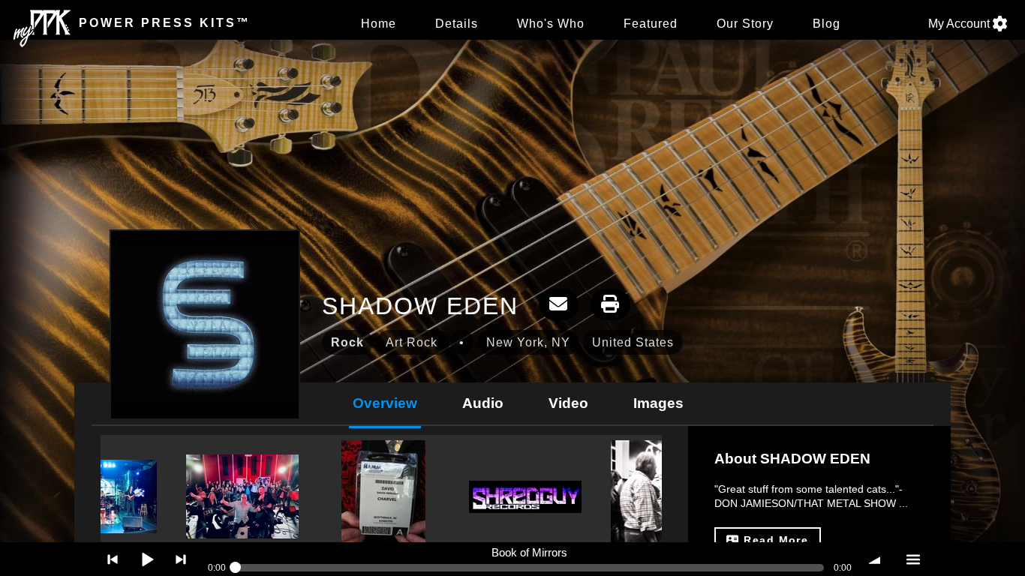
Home (378, 23)
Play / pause (147, 559)
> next (181, 559)
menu (913, 559)
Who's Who (551, 23)
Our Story (745, 23)
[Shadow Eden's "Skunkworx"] (100, 496)
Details (456, 23)
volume (878, 559)
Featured (651, 23)
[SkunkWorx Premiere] (242, 496)
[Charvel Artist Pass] (383, 496)
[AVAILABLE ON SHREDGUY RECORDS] (525, 497)
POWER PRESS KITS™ (162, 22)
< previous (113, 559)
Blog (826, 23)
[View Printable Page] (610, 304)
